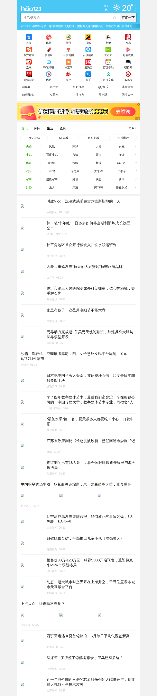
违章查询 (127, 87)
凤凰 (48, 42)
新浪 (108, 42)
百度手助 (108, 67)
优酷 (48, 79)
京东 (28, 67)
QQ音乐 (103, 87)
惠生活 (54, 87)
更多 (131, 128)
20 (126, 8)
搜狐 (88, 42)
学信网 (49, 55)
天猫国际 (29, 79)
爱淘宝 (88, 67)
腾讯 (68, 42)
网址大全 (127, 94)
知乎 (88, 79)
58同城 (63, 137)
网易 (128, 42)
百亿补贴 (34, 137)
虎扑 (68, 79)
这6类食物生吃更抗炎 (61, 26)
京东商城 (93, 137)
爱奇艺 (108, 55)
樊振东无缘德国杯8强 (90, 26)
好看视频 (128, 55)
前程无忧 (28, 94)
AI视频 (26, 87)
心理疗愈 (78, 94)
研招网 (128, 67)
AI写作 (54, 94)
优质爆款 (123, 137)
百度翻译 (88, 55)
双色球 (103, 94)
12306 (128, 79)
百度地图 (68, 55)
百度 (28, 42)
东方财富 (29, 55)
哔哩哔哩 (48, 67)
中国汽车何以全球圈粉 (119, 26)
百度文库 (108, 79)
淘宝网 (69, 67)
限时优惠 (78, 87)
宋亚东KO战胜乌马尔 (33, 26)
